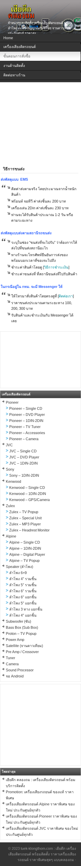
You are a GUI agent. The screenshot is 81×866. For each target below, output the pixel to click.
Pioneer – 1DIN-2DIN (26, 421)
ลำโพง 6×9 (18, 573)
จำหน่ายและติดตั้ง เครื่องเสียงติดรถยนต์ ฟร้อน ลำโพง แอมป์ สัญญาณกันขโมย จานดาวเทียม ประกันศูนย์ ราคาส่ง (40, 28)
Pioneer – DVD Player (27, 415)
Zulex (10, 506)
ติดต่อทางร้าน (14, 75)
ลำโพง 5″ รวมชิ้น (22, 585)
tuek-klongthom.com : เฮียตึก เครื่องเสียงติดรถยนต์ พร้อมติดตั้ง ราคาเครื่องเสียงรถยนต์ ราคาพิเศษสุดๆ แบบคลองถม (42, 854)
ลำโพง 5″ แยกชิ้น (22, 603)
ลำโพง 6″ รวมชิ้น (22, 591)
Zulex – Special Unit (25, 518)
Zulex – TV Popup (23, 512)
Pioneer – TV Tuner (24, 427)
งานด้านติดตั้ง (14, 66)
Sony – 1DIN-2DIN (24, 475)
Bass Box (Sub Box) (22, 627)
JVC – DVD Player (24, 457)
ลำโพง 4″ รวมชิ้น (22, 579)
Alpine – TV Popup (24, 561)
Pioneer (12, 402)
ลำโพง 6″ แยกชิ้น (22, 597)
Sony (10, 469)
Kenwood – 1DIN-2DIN (27, 494)
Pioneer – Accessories (27, 433)
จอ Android (15, 676)
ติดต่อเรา (66, 296)
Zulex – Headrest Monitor (29, 530)
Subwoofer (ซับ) (18, 621)
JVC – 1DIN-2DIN (23, 463)
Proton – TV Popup (21, 634)
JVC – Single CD (23, 451)
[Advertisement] (40, 122)
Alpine (11, 536)
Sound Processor (20, 670)
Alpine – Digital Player (27, 554)
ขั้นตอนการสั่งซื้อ (16, 56)
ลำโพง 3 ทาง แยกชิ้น (25, 609)
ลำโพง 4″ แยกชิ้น (22, 615)
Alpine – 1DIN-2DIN (25, 548)
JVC (9, 445)
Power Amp (15, 640)
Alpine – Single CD (24, 542)
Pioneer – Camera (23, 439)
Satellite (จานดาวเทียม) (24, 646)
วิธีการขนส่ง (14, 169)
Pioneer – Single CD (25, 408)
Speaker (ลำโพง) (19, 567)
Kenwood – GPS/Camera (29, 500)
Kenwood (13, 481)
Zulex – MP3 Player (25, 524)
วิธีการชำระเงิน (56, 267)
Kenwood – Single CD (27, 488)
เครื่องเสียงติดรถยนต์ (19, 47)
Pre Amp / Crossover (22, 652)
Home (8, 38)
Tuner (10, 658)
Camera (12, 664)
